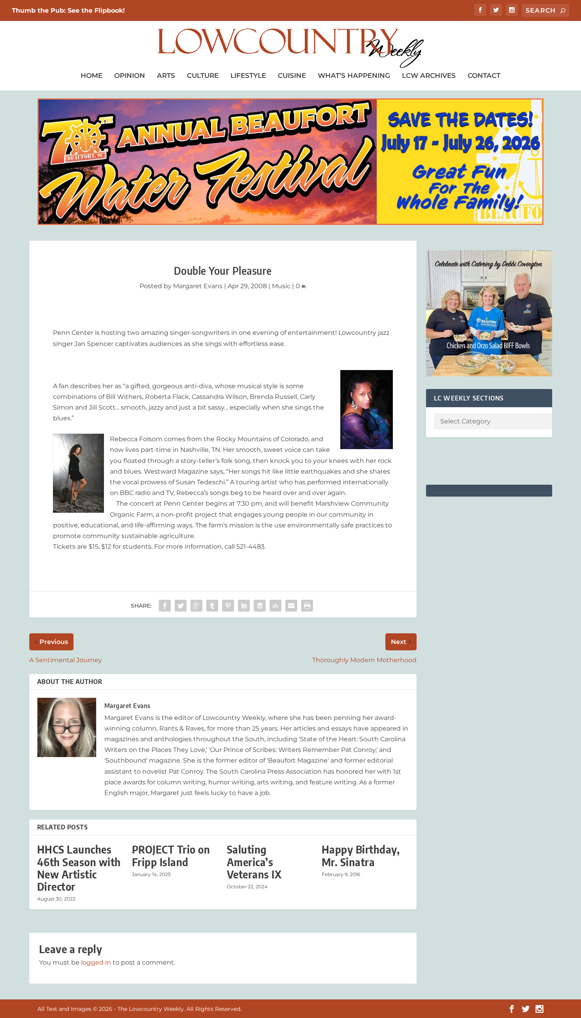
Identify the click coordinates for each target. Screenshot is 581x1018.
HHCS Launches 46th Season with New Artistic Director (79, 868)
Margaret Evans (198, 286)
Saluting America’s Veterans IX (254, 861)
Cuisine (292, 75)
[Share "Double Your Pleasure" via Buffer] (260, 606)
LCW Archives (429, 75)
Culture (203, 75)
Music (281, 286)
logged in (96, 962)
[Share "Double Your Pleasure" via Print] (307, 606)
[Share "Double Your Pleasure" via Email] (291, 606)
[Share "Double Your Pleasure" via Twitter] (181, 606)
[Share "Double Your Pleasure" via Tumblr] (212, 606)
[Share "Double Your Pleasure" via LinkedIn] (244, 606)
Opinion (129, 75)
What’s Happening (354, 75)
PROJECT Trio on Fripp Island (171, 855)
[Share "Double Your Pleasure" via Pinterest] (228, 606)
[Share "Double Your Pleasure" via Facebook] (165, 606)
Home (91, 75)
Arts (166, 75)
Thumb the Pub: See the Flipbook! (68, 10)
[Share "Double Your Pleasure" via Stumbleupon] (275, 606)
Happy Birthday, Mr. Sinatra (361, 855)
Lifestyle (248, 75)
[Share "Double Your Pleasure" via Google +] (196, 606)
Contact (484, 75)
